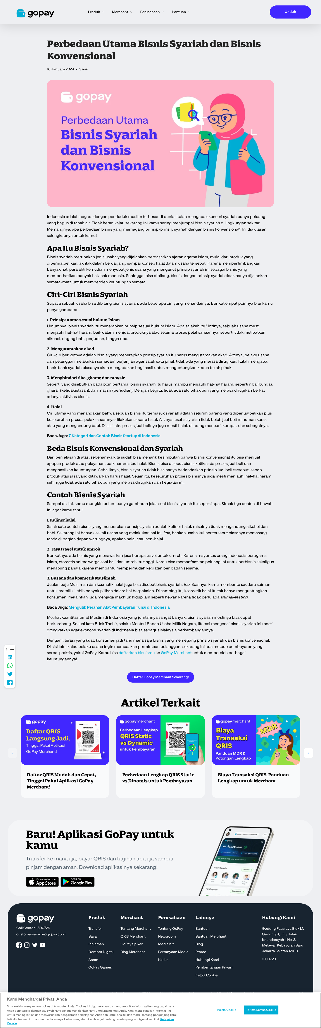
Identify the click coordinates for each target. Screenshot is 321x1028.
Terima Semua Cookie (261, 1009)
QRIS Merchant (133, 936)
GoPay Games (100, 967)
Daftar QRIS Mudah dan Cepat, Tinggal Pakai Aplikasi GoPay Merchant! (61, 781)
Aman (93, 960)
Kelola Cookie (206, 975)
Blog (199, 944)
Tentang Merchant (136, 929)
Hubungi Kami (207, 960)
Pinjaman (96, 944)
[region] (160, 1010)
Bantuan (202, 929)
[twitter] (34, 945)
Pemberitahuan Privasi (214, 967)
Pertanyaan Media (173, 952)
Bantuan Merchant (210, 936)
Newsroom (167, 936)
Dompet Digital (101, 952)
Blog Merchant (133, 952)
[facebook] (19, 945)
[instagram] (26, 945)
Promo (200, 952)
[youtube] (42, 945)
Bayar (93, 936)
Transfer (95, 929)
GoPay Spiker (132, 944)
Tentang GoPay (170, 929)
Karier (163, 960)
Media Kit (166, 944)
